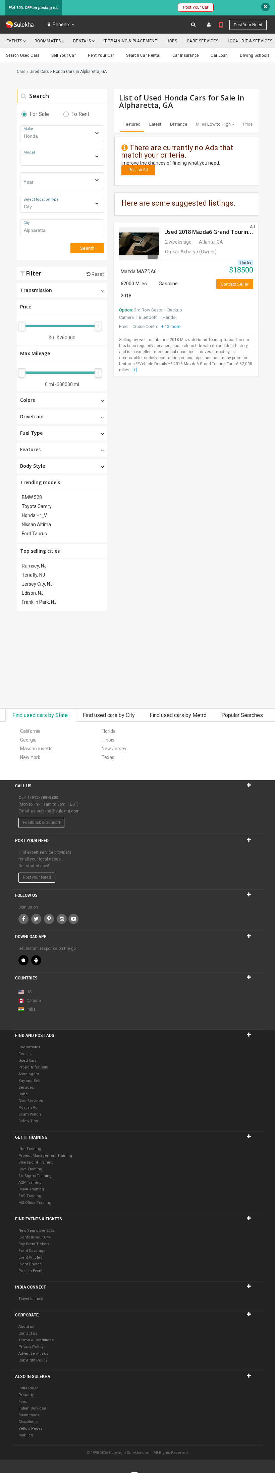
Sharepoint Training (36, 1162)
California (30, 731)
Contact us (27, 1333)
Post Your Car (195, 7)
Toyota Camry (37, 506)
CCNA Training (31, 1189)
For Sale (39, 114)
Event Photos (30, 1264)
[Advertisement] (62, 660)
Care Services (202, 40)
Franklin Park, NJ (39, 602)
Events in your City (34, 1237)
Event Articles (30, 1257)
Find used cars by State (40, 715)
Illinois (108, 740)
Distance (178, 124)
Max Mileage (35, 353)
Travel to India (30, 1299)
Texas (108, 757)
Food (23, 1401)
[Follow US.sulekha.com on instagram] (62, 919)
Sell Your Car (63, 55)
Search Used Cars (23, 55)
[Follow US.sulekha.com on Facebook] (23, 919)
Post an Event (30, 1271)
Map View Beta (32, 1019)
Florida (109, 731)
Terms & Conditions (36, 1340)
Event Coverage (32, 1251)
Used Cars (27, 1060)
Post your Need (37, 877)
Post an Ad (138, 169)
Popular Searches (242, 715)
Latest (155, 124)
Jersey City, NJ (37, 584)
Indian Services (32, 1408)
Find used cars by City (109, 715)
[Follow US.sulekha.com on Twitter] (36, 919)
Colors (27, 400)
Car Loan (219, 55)
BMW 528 (32, 497)
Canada (33, 1000)
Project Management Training (45, 1155)
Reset (97, 274)
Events (14, 40)
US (28, 992)
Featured (132, 124)
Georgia (28, 740)
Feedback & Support (41, 822)
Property (26, 1395)
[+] (134, 370)
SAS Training (29, 1196)
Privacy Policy (30, 1347)
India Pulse (28, 1388)
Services (26, 1087)
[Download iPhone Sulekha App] (23, 960)
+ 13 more (170, 326)
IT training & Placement (130, 40)
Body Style (32, 466)
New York (30, 757)
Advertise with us (33, 1353)
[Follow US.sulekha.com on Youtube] (73, 919)
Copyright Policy (32, 1360)
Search (38, 96)
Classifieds (28, 1422)
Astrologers (28, 1074)
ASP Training (30, 1182)
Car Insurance (185, 55)
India (30, 1009)
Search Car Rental (143, 55)
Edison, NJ (33, 593)
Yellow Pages (30, 1428)
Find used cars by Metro (179, 715)
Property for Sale (33, 1067)
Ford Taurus (34, 533)
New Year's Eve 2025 (36, 1230)
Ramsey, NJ (34, 566)
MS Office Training (34, 1203)
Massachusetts (36, 748)
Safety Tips (28, 1121)
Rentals (82, 40)
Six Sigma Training (35, 1176)
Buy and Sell (29, 1081)
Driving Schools (255, 55)
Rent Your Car (101, 55)
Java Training (30, 1169)
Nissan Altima (36, 524)
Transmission (36, 290)
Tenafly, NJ (33, 575)
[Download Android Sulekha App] (36, 960)
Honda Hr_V (34, 515)
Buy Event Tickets (33, 1244)
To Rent (80, 114)
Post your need (248, 25)
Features (30, 449)
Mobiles (25, 1435)
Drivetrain (32, 416)
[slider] (21, 326)
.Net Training (29, 1149)
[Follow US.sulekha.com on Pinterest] (49, 919)
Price (25, 306)
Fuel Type (31, 433)
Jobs (172, 40)
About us (26, 1326)
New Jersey (114, 748)
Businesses (28, 1415)
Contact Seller (235, 284)
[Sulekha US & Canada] (19, 24)
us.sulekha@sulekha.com (55, 811)
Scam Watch (29, 1114)
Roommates (48, 40)
